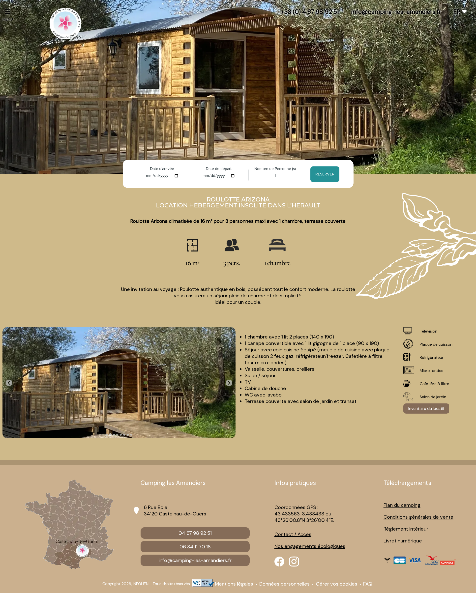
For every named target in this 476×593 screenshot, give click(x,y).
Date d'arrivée (162, 168)
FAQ (367, 584)
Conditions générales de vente (418, 517)
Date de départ (219, 168)
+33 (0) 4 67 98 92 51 (310, 12)
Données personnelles (285, 584)
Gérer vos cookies (336, 584)
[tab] (107, 435)
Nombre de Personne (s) (275, 168)
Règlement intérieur (406, 529)
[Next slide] (229, 382)
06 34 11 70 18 (195, 546)
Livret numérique (403, 540)
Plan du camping (402, 505)
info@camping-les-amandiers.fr (396, 12)
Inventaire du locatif (426, 408)
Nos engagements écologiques (309, 546)
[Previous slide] (9, 382)
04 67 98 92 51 (195, 533)
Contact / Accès (292, 534)
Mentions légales (234, 584)
